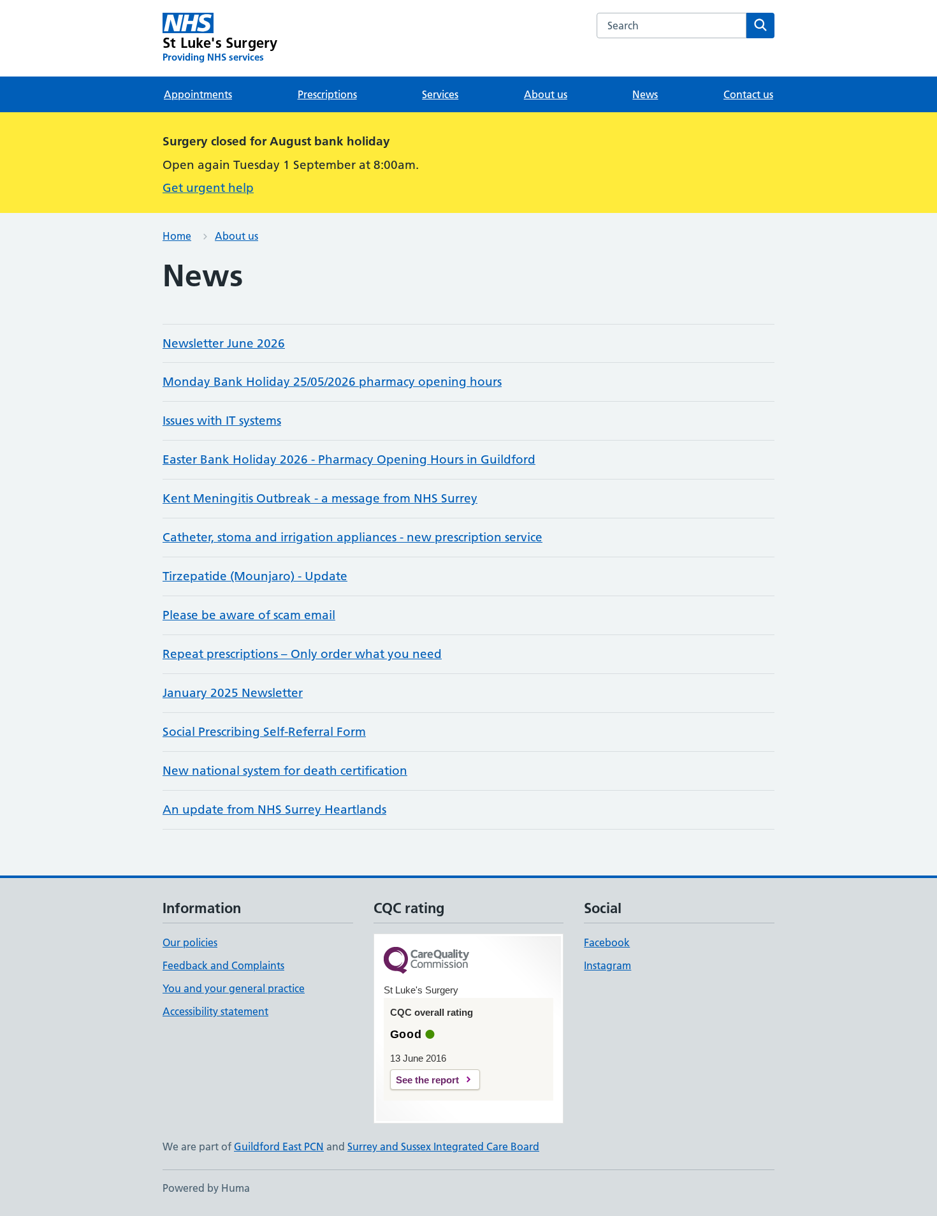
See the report (427, 1079)
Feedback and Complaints (223, 965)
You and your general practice (234, 988)
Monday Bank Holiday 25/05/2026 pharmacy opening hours (332, 381)
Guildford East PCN (279, 1146)
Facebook (607, 942)
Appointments (198, 94)
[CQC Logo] (426, 961)
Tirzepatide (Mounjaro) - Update (255, 576)
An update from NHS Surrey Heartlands (274, 809)
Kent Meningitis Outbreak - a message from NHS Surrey (320, 498)
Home (177, 236)
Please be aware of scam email (249, 615)
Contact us (748, 94)
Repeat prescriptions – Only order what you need (302, 654)
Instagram (607, 965)
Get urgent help (208, 187)
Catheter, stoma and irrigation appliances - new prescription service (352, 537)
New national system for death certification (285, 770)
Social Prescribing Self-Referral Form (264, 731)
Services (440, 94)
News (645, 94)
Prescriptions (327, 94)
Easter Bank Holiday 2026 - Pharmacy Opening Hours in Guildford (349, 459)
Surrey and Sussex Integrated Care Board (443, 1146)
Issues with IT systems (222, 420)
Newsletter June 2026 (224, 343)
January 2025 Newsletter (233, 692)
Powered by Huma (206, 1188)
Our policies (190, 942)
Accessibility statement (215, 1011)
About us (545, 94)
